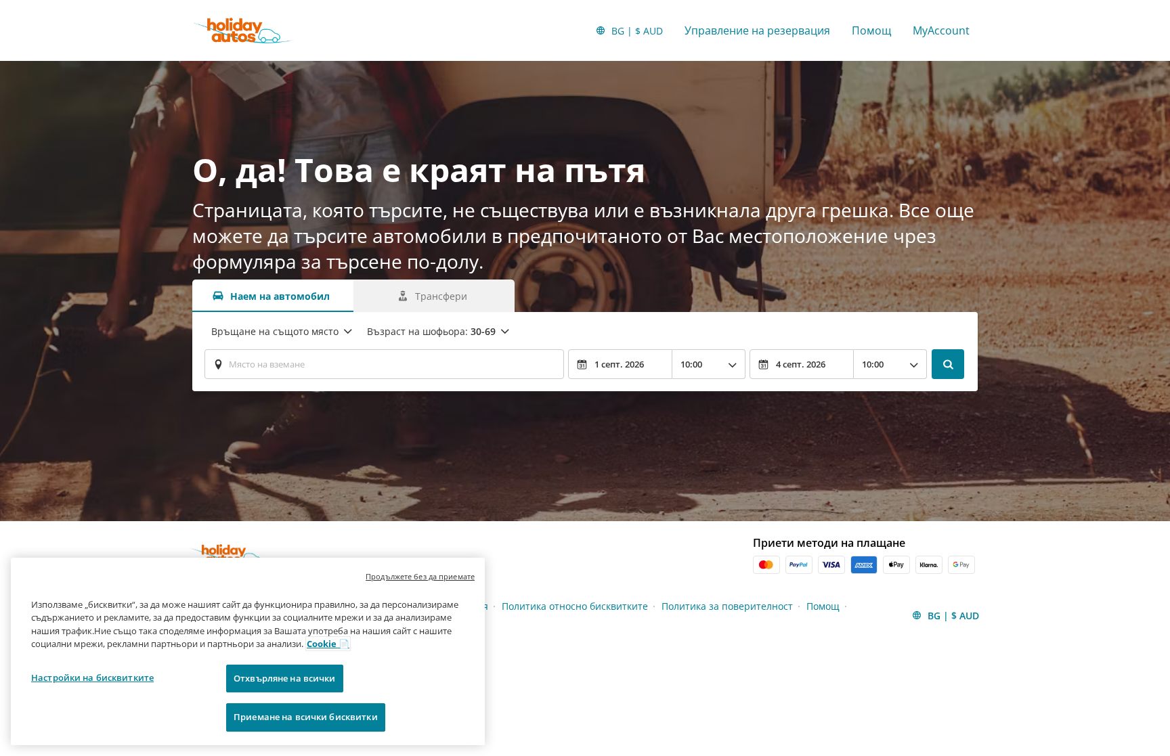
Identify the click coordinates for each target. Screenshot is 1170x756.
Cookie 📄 (328, 644)
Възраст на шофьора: (431, 331)
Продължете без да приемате (420, 576)
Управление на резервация (757, 30)
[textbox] (384, 364)
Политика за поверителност (727, 606)
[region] (248, 651)
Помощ (871, 30)
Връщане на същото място (275, 331)
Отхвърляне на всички (285, 678)
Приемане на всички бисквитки (306, 717)
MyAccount (941, 30)
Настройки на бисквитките (92, 677)
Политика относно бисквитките (575, 606)
